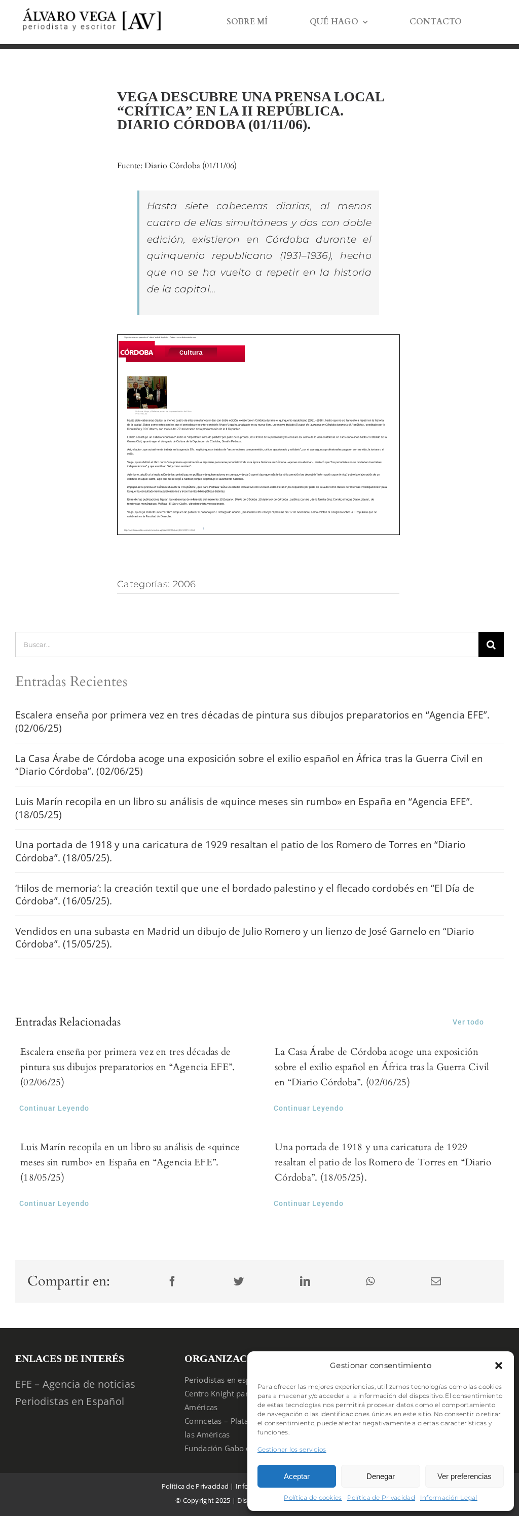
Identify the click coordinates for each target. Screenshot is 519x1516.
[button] (499, 1365)
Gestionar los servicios (291, 1449)
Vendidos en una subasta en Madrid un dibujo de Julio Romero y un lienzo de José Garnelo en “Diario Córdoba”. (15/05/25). (244, 938)
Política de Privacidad (381, 1497)
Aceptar (297, 1476)
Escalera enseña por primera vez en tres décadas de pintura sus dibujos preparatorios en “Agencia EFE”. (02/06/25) (252, 721)
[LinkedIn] (305, 1282)
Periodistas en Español (69, 1401)
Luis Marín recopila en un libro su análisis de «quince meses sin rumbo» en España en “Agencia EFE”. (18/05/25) (243, 808)
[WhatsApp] (370, 1282)
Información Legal (448, 1497)
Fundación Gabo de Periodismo (241, 1448)
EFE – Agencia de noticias (75, 1384)
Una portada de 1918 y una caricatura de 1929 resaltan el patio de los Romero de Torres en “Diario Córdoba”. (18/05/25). (240, 851)
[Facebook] (172, 1282)
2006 (184, 584)
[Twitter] (239, 1282)
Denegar (380, 1476)
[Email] (436, 1282)
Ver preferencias (464, 1476)
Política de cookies (313, 1497)
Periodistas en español (225, 1380)
